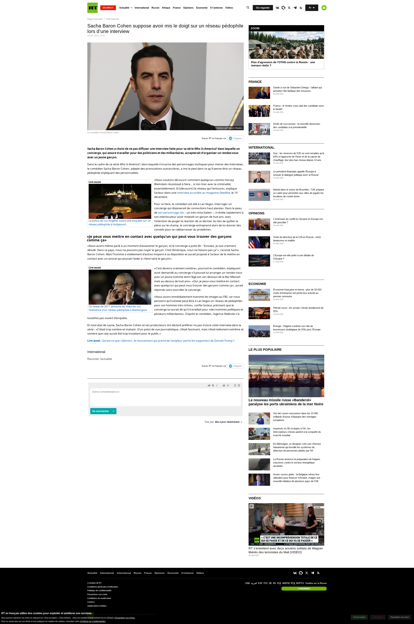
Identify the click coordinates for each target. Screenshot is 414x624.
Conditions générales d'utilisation (102, 587)
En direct (108, 8)
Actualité (124, 7)
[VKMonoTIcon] (277, 7)
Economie (201, 7)
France (177, 7)
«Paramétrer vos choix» (124, 618)
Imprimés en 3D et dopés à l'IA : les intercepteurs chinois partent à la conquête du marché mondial (297, 432)
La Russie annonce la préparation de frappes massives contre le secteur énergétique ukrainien (296, 462)
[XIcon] (289, 7)
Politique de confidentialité (99, 590)
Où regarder (263, 7)
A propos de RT (94, 583)
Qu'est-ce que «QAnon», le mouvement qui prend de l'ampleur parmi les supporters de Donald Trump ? (160, 340)
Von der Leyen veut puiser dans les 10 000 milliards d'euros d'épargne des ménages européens (295, 416)
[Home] (92, 8)
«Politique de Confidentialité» (93, 621)
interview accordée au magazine (203, 192)
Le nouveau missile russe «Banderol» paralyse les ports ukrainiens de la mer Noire (286, 402)
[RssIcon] (300, 7)
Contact (91, 602)
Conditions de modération (99, 598)
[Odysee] (283, 7)
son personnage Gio (171, 212)
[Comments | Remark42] (165, 404)
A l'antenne (216, 7)
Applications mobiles (97, 606)
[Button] (324, 7)
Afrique (166, 7)
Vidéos (229, 7)
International (142, 7)
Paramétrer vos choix (97, 594)
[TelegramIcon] (295, 7)
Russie (155, 7)
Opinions (188, 7)
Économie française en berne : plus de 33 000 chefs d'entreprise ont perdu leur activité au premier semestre (297, 293)
